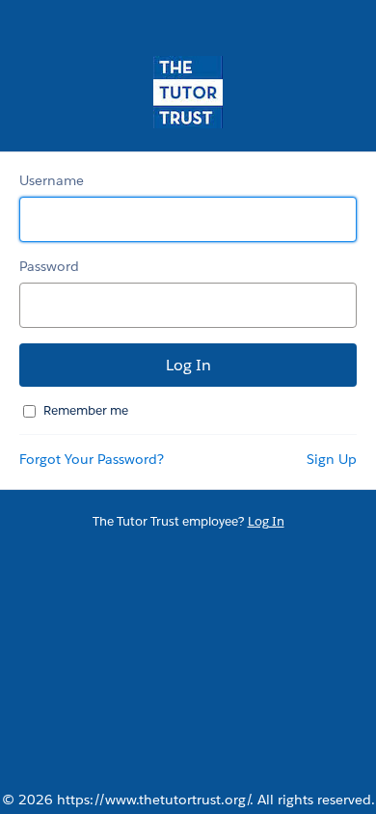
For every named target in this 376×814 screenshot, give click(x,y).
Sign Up (332, 459)
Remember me (85, 410)
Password (49, 266)
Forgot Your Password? (91, 459)
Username (51, 180)
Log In (266, 521)
